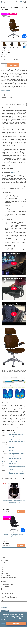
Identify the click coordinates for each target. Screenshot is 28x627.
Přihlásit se (5, 610)
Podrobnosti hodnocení (20, 15)
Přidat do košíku (14, 65)
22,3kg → (11, 469)
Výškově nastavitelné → (14, 453)
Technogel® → (17, 458)
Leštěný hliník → (12, 460)
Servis (2, 566)
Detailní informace (5, 90)
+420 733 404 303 (6, 587)
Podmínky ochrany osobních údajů (8, 577)
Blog (2, 569)
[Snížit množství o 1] (6, 66)
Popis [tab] (6, 104)
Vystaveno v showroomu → (15, 472)
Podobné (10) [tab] (12, 104)
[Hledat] (16, 1)
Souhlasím (16, 623)
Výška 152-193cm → (13, 441)
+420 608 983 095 (6, 589)
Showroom (3, 564)
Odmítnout (3, 623)
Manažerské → (21, 445)
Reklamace (3, 568)
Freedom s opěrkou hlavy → (15, 440)
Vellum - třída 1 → (13, 455)
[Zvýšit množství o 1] (6, 64)
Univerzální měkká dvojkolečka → (17, 466)
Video (2, 571)
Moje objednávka (4, 573)
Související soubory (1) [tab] (21, 104)
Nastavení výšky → (13, 457)
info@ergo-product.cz (8, 584)
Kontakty (3, 562)
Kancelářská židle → (13, 433)
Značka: (6, 16)
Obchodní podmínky (5, 575)
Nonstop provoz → (13, 445)
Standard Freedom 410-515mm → (17, 462)
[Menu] (24, 1)
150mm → (23, 453)
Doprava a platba (4, 560)
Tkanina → (11, 447)
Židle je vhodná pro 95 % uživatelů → (17, 472)
